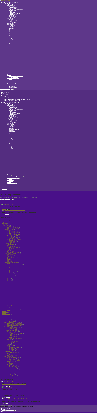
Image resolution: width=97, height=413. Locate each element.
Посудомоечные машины (14, 29)
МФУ (10, 362)
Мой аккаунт (6, 94)
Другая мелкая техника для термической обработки (16, 268)
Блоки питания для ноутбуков (12, 352)
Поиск (12, 89)
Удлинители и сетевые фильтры (15, 338)
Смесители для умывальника (14, 309)
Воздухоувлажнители (13, 241)
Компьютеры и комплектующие (13, 78)
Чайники (10, 34)
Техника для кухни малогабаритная (11, 262)
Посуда (5, 304)
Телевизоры (11, 84)
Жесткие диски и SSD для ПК (14, 342)
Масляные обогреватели (16, 13)
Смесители (9, 308)
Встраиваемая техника (11, 4)
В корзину (8, 209)
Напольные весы (10, 287)
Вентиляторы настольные (14, 232)
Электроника (7, 69)
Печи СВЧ (4, 311)
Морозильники (12, 28)
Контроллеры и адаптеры (14, 336)
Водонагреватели (12, 8)
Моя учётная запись (6, 408)
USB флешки (11, 348)
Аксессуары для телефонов (12, 368)
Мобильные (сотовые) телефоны (13, 369)
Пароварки (11, 270)
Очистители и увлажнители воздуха (14, 239)
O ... (3, 95)
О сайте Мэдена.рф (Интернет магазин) (12, 100)
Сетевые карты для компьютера (15, 360)
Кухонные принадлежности (12, 305)
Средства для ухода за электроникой (14, 325)
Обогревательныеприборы (12, 11)
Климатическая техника (11, 5)
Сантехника (6, 307)
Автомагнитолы (14, 73)
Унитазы (8, 310)
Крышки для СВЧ (12, 306)
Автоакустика (14, 72)
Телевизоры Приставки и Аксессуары (11, 371)
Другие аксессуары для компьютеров (16, 333)
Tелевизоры (4, 223)
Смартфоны (9, 370)
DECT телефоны (12, 365)
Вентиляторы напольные (14, 231)
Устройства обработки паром (12, 247)
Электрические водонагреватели (17, 9)
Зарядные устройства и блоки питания (14, 323)
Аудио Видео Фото (8, 326)
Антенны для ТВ (12, 86)
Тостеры (12, 53)
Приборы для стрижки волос (12, 288)
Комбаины (13, 46)
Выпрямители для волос (16, 164)
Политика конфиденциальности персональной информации (21, 406)
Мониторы (9, 343)
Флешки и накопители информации (13, 347)
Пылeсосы (11, 19)
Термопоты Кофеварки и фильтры (13, 281)
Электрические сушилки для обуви (13, 252)
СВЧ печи (11, 27)
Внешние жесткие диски (13, 349)
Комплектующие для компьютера (13, 341)
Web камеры (11, 332)
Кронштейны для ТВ (13, 87)
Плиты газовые (5, 312)
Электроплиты (12, 31)
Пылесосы (9, 245)
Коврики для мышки (13, 334)
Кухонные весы (12, 56)
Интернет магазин (5, 92)
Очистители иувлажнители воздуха (13, 16)
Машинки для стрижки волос (14, 290)
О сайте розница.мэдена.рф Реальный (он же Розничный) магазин (17, 99)
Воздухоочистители (15, 17)
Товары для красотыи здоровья (10, 58)
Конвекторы (13, 12)
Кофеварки (13, 39)
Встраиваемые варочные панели (13, 227)
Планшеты (9, 354)
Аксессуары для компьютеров (12, 331)
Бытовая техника (7, 3)
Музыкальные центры (13, 328)
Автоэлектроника (10, 70)
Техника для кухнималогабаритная (10, 33)
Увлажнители (11, 242)
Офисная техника (10, 80)
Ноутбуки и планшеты (8, 351)
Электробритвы (14, 62)
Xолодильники (5, 224)
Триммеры (11, 291)
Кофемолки (13, 48)
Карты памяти (11, 350)
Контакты (8, 97)
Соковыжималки (14, 47)
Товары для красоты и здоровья (10, 285)
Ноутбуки (8, 353)
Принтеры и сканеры (11, 361)
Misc (3, 222)
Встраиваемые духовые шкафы (13, 228)
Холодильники (12, 25)
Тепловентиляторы (15, 7)
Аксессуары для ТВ (10, 372)
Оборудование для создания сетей (13, 357)
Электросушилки (14, 55)
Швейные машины (12, 22)
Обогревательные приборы (12, 235)
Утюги (10, 21)
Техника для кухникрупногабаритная (10, 24)
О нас (5, 96)
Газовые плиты (12, 26)
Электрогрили (11, 275)
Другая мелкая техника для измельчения (14, 264)
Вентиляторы (11, 6)
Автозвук (11, 71)
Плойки (12, 165)
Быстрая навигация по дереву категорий (10, 2)
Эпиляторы (11, 293)
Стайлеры (11, 297)
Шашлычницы (12, 274)
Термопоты (13, 38)
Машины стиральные (11, 244)
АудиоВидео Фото (9, 75)
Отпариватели (11, 248)
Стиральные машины (13, 20)
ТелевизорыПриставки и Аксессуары (12, 83)
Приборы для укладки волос (14, 163)
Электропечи (11, 30)
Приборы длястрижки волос (12, 60)
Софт (8, 346)
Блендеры (11, 40)
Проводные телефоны (13, 366)
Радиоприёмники (14, 77)
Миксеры (11, 41)
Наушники (11, 337)
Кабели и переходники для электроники (14, 324)
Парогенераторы (12, 249)
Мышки (8, 344)
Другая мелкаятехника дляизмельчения (12, 44)
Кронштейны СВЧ (10, 255)
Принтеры (11, 363)
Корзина (4, 411)
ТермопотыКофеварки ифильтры (11, 36)
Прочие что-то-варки (13, 271)
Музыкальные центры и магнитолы (16, 76)
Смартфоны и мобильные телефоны (11, 367)
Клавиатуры (9, 339)
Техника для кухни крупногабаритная (11, 253)
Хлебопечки (13, 54)
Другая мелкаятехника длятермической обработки (13, 51)
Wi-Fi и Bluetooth (12, 358)
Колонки (10, 79)
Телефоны (11, 81)
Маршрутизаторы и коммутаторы (15, 359)
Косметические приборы (11, 286)
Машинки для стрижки (15, 61)
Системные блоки (10, 345)
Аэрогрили (11, 269)
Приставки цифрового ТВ (14, 85)
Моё (3, 93)
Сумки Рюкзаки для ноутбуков (12, 355)
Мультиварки (11, 49)
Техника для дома (10, 18)
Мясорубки (11, 42)
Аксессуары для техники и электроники (12, 322)
